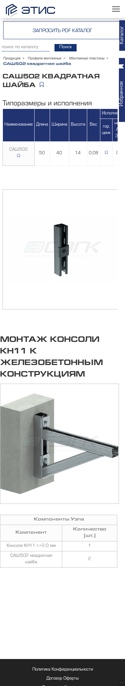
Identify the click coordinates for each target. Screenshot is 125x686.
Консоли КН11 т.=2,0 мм (31, 546)
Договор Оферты (62, 679)
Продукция (12, 59)
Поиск (65, 47)
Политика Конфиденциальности (62, 670)
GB (122, 683)
